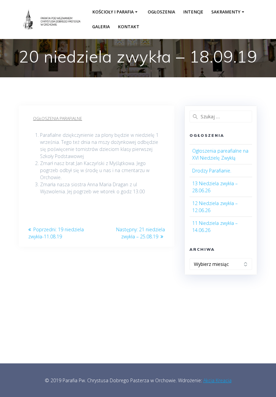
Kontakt (128, 27)
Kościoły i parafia (113, 12)
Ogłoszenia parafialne (57, 118)
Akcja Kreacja (217, 380)
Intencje (193, 12)
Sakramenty (225, 12)
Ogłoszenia (161, 12)
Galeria (101, 27)
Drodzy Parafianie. (211, 170)
